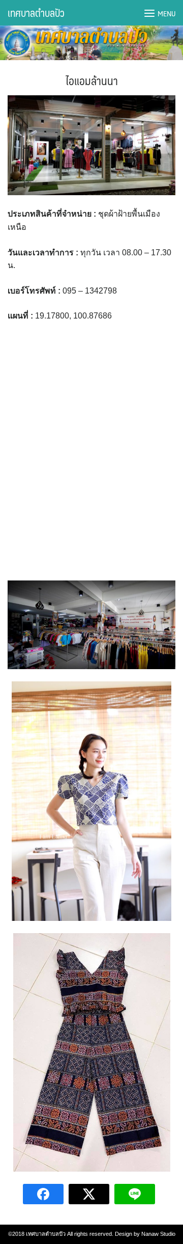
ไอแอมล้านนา (92, 80)
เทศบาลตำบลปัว (36, 12)
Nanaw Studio (158, 1234)
